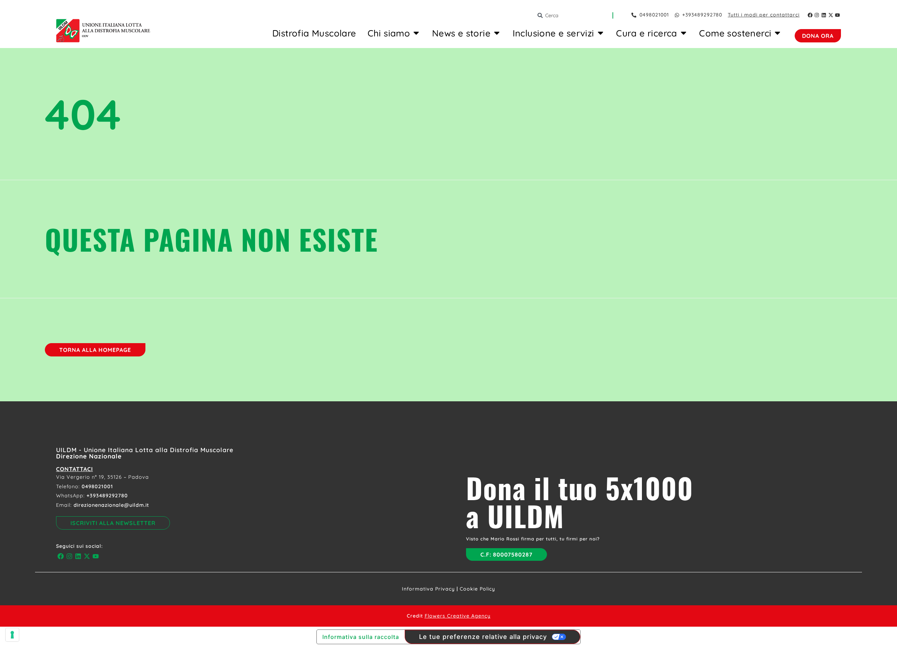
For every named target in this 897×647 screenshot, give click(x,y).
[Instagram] (817, 15)
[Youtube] (837, 15)
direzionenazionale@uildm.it (111, 505)
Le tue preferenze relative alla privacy (483, 636)
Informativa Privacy (428, 589)
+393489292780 (107, 495)
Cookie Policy (477, 589)
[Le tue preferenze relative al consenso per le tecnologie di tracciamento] (12, 634)
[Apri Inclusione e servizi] (600, 33)
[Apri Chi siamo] (416, 33)
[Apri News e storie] (496, 33)
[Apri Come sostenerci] (777, 33)
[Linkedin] (823, 15)
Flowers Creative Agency (458, 616)
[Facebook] (810, 15)
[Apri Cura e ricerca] (683, 33)
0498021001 (97, 486)
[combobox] (574, 15)
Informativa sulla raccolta (360, 636)
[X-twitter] (830, 15)
